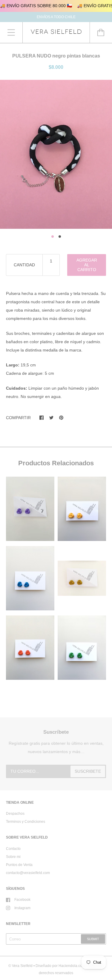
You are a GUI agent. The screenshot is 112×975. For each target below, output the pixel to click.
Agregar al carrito (86, 265)
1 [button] (52, 236)
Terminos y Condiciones (25, 822)
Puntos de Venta (19, 865)
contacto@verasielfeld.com (28, 873)
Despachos (15, 813)
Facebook (22, 900)
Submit (93, 939)
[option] (56, 154)
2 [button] (60, 236)
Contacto (13, 849)
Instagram (22, 908)
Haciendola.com (72, 966)
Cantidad (24, 264)
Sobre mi (13, 857)
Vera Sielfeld (22, 966)
